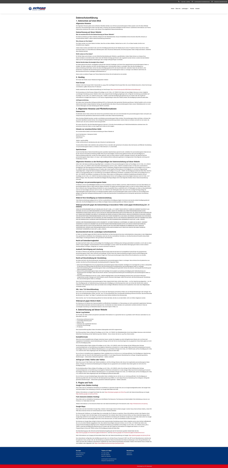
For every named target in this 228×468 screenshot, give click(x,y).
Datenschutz (129, 454)
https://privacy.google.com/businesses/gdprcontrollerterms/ (92, 432)
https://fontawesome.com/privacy (139, 403)
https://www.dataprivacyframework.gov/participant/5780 (109, 443)
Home (172, 8)
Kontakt (197, 8)
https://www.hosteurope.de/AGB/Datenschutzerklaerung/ (125, 89)
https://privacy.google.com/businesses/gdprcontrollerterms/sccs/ (127, 432)
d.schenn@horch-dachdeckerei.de (108, 459)
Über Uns (178, 8)
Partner (192, 8)
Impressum (129, 452)
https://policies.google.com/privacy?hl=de (86, 393)
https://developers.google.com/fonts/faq (115, 392)
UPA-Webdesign (148, 466)
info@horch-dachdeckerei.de (107, 460)
